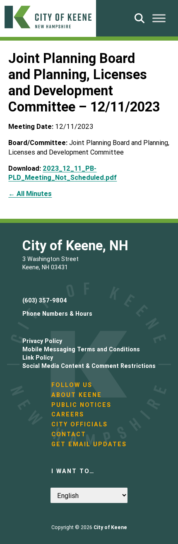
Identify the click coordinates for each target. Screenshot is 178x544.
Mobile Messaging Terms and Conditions (81, 349)
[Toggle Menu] (159, 18)
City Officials (79, 424)
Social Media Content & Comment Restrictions (89, 366)
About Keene (76, 395)
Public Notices (81, 405)
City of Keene (110, 527)
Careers (67, 414)
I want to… (72, 471)
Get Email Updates (89, 444)
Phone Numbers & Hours (57, 313)
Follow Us (71, 385)
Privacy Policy (42, 341)
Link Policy (37, 357)
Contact (68, 434)
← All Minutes (30, 193)
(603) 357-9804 (44, 300)
